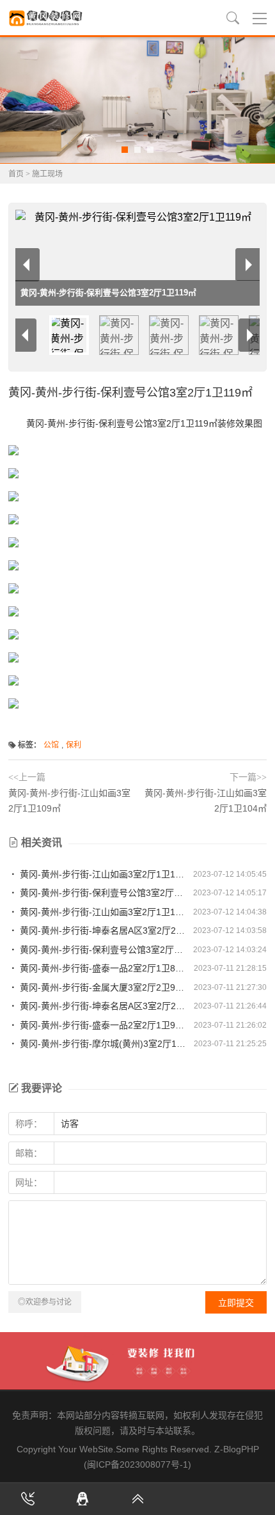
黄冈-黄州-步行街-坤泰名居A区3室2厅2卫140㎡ (101, 1006)
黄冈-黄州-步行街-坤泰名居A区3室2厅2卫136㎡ (101, 930)
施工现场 (47, 173)
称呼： (28, 1124)
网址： (28, 1182)
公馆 (51, 745)
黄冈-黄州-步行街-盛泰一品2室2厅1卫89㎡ (101, 968)
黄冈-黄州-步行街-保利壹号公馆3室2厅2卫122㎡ (101, 950)
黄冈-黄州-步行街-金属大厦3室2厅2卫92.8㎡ (101, 987)
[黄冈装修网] (46, 18)
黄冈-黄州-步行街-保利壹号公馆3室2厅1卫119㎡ (101, 893)
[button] (125, 149)
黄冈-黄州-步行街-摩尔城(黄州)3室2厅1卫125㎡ (101, 1044)
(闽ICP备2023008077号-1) (137, 1464)
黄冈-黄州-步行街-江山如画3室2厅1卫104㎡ (101, 874)
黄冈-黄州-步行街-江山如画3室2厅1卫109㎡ (101, 912)
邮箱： (28, 1153)
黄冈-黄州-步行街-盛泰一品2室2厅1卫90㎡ (101, 1025)
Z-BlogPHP (236, 1449)
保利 (73, 745)
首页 (16, 173)
